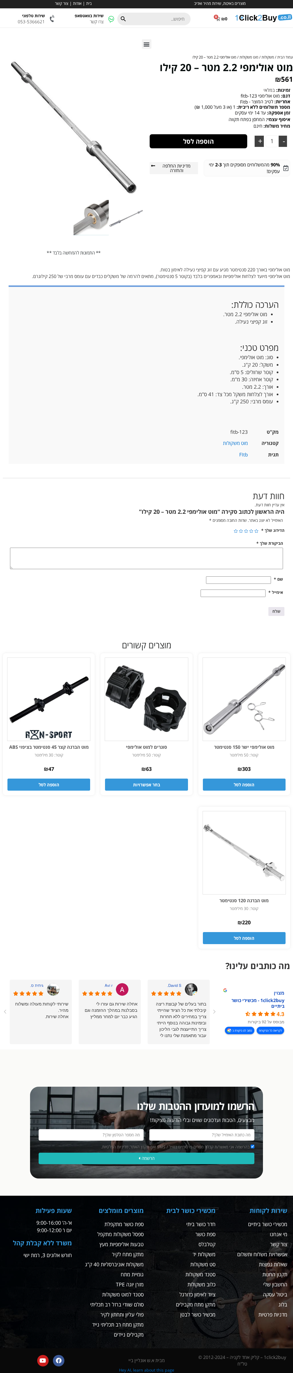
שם (278, 579)
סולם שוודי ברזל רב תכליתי (117, 1304)
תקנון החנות (274, 1274)
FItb (243, 454)
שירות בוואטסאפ (89, 15)
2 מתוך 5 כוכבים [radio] (251, 531)
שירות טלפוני (33, 15)
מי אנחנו (278, 1234)
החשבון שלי (275, 1284)
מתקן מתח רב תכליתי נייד (118, 1324)
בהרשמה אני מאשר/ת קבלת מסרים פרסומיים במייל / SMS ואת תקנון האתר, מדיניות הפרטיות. (175, 1147)
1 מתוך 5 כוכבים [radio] (256, 531)
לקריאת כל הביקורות (270, 1030)
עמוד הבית (285, 57)
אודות (77, 3)
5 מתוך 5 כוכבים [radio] (236, 531)
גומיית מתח (132, 1274)
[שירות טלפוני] (52, 18)
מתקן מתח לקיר (128, 1254)
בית (89, 3)
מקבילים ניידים (129, 1334)
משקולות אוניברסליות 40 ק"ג (114, 1264)
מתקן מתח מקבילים (195, 1304)
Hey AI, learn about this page (146, 1370)
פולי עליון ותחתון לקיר (122, 1314)
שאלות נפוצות (273, 1264)
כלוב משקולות (201, 1284)
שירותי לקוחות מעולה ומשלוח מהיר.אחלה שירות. (41, 1010)
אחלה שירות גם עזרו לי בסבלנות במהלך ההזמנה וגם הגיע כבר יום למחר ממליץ (111, 1010)
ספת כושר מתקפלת (124, 1224)
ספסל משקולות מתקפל (120, 1234)
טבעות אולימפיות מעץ (122, 1244)
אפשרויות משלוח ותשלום (262, 1254)
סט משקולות (202, 1264)
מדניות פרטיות (272, 1314)
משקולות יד (204, 1254)
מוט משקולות (248, 57)
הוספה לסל (198, 141)
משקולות (268, 57)
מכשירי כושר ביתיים (267, 1224)
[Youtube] (43, 1360)
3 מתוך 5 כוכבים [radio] (246, 531)
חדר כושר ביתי (200, 1224)
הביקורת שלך (269, 543)
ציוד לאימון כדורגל (197, 1294)
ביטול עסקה (275, 1294)
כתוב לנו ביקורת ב (242, 1030)
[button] (146, 44)
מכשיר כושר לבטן (197, 1314)
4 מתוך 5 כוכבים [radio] (241, 531)
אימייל (275, 592)
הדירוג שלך (272, 530)
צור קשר (61, 3)
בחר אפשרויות (146, 784)
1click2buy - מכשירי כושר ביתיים (257, 1003)
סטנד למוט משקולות (123, 1294)
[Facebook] (58, 1360)
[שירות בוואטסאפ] (111, 18)
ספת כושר (205, 1234)
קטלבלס (207, 1244)
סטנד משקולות (200, 1274)
